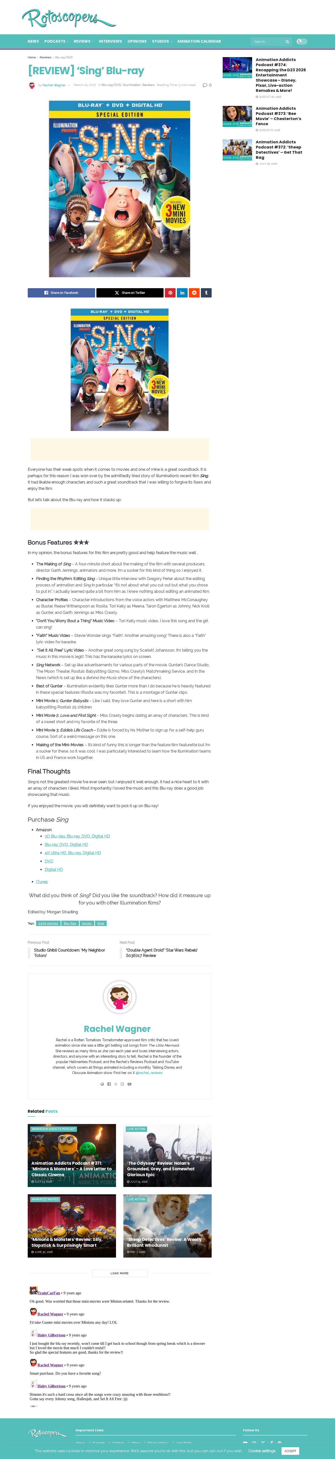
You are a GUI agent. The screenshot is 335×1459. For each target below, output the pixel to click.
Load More (120, 1273)
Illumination (132, 85)
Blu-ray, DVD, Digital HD (66, 844)
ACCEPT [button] (290, 1451)
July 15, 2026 (138, 1181)
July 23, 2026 (43, 1181)
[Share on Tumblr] (206, 292)
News (33, 41)
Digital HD (54, 869)
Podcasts (54, 41)
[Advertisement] (218, 16)
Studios (160, 41)
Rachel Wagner (54, 85)
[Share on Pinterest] (170, 292)
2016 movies (48, 923)
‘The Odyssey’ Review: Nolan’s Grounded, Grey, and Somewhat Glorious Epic (160, 1169)
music (87, 923)
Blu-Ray (70, 923)
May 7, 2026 (137, 1252)
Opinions (137, 41)
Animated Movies (45, 1199)
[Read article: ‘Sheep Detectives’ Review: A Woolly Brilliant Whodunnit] (167, 1225)
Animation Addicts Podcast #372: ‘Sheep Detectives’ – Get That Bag (279, 149)
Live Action (136, 1129)
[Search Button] (287, 41)
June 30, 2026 (43, 1252)
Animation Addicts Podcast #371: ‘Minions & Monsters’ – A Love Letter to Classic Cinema (71, 1169)
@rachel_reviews (149, 1073)
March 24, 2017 (85, 85)
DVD (49, 861)
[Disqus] (120, 1346)
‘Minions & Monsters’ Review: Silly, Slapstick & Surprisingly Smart (67, 1242)
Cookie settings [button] (261, 1451)
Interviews (110, 41)
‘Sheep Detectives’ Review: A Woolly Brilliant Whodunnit (164, 1242)
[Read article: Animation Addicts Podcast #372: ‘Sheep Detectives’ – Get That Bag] (237, 150)
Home (32, 57)
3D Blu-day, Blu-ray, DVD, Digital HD (77, 836)
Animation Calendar (199, 41)
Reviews (82, 41)
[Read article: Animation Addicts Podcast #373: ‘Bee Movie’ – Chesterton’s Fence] (237, 116)
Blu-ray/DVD (64, 57)
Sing (100, 923)
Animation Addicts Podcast (53, 1129)
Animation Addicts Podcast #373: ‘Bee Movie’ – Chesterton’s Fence (278, 116)
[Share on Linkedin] (182, 292)
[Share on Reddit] (194, 292)
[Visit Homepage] (62, 17)
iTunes (42, 881)
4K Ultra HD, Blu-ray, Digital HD (73, 853)
